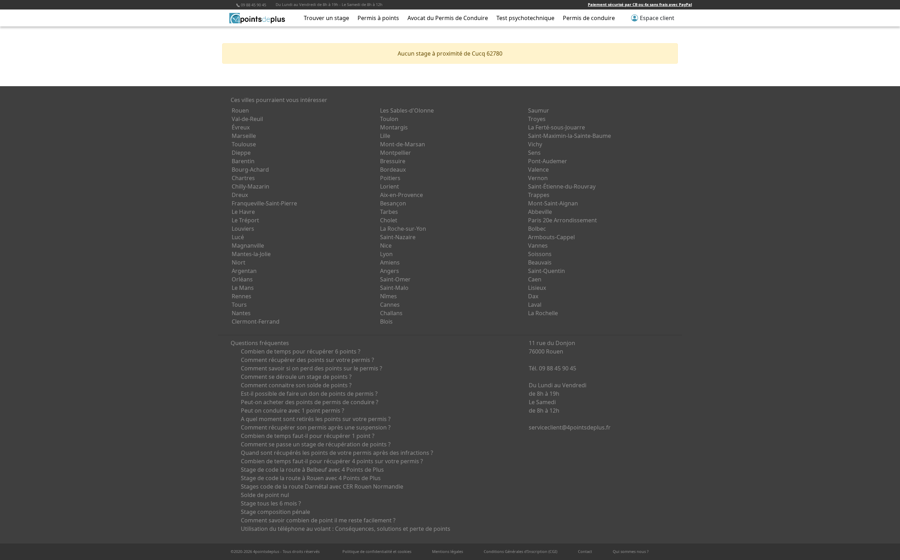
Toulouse (244, 144)
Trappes (538, 195)
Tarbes (389, 212)
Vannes (538, 245)
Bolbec (537, 229)
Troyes (537, 119)
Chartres (243, 178)
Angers (389, 271)
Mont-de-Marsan (402, 144)
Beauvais (540, 262)
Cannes (390, 304)
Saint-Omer (395, 279)
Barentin (243, 161)
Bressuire (392, 161)
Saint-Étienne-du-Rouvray (562, 186)
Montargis (394, 127)
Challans (391, 313)
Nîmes (388, 296)
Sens (534, 153)
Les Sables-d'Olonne (407, 110)
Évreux (241, 127)
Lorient (389, 186)
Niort (238, 262)
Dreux (240, 195)
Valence (538, 169)
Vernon (538, 178)
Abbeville (540, 212)
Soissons (540, 254)
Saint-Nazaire (398, 237)
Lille (385, 136)
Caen (534, 279)
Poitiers (390, 178)
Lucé (238, 237)
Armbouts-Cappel (551, 237)
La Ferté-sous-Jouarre (556, 127)
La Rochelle (543, 313)
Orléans (242, 279)
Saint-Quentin (546, 271)
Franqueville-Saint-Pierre (264, 203)
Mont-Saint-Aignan (553, 203)
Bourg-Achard (250, 169)
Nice (386, 245)
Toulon (389, 119)
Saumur (538, 110)
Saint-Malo (394, 288)
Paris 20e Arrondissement (562, 220)
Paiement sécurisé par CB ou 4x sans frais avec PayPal (640, 4)
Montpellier (395, 153)
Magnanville (248, 245)
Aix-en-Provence (401, 195)
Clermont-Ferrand (255, 321)
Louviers (243, 229)
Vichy (535, 144)
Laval (534, 304)
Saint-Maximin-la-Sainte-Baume (569, 136)
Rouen (240, 110)
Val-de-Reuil (247, 119)
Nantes (241, 313)
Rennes (241, 296)
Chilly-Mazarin (250, 186)
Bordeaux (393, 169)
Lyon (386, 254)
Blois (386, 321)
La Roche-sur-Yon (403, 229)
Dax (533, 296)
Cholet (388, 220)
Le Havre (243, 212)
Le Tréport (245, 220)
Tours (239, 304)
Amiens (390, 262)
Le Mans (243, 288)
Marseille (244, 136)
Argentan (244, 271)
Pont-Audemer (547, 161)
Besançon (393, 203)
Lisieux (537, 288)
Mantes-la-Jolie (251, 254)
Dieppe (241, 153)
